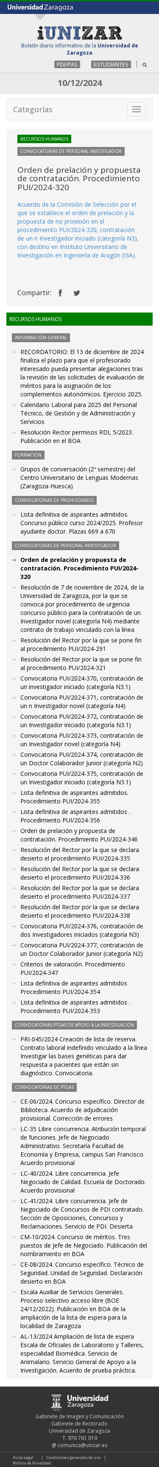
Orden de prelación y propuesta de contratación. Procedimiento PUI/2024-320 (79, 568)
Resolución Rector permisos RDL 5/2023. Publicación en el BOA (76, 436)
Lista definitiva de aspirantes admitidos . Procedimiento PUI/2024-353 (75, 1006)
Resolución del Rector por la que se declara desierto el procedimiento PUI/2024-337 (79, 892)
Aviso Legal (23, 1457)
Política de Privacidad (32, 1463)
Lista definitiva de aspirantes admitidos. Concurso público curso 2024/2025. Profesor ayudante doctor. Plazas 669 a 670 (81, 522)
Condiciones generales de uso (73, 1457)
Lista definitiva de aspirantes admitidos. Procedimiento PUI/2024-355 (74, 797)
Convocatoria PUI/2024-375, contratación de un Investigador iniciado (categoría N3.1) (81, 777)
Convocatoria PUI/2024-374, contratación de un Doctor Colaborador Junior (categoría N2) (81, 758)
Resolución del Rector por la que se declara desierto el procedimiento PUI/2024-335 (79, 854)
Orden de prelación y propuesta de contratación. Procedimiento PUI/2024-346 (79, 835)
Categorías (33, 109)
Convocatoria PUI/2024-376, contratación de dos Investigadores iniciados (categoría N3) (81, 930)
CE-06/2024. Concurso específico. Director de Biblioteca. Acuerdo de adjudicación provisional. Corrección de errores (82, 1109)
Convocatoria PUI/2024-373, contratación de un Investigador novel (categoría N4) (81, 739)
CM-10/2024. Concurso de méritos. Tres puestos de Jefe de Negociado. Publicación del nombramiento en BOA (83, 1245)
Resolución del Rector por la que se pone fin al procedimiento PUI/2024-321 (81, 663)
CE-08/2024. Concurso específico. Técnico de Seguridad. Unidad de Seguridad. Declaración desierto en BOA (82, 1272)
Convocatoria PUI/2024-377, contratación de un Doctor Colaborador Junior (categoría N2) (81, 949)
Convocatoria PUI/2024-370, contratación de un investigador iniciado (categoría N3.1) (81, 682)
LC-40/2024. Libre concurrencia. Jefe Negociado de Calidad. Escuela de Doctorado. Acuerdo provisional (83, 1181)
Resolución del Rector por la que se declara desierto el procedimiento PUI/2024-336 (79, 873)
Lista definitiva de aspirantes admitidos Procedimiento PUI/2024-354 (73, 987)
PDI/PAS (67, 64)
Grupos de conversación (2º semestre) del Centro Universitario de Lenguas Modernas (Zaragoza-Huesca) (79, 477)
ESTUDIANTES (111, 64)
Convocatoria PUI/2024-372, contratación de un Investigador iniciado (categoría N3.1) (81, 720)
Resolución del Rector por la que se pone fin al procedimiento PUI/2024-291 (81, 644)
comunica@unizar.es (82, 1445)
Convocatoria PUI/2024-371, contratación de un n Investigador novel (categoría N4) (81, 701)
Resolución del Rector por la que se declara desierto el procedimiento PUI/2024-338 (79, 911)
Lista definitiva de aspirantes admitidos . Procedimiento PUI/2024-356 (75, 816)
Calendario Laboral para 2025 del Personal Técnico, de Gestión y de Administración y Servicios (78, 413)
